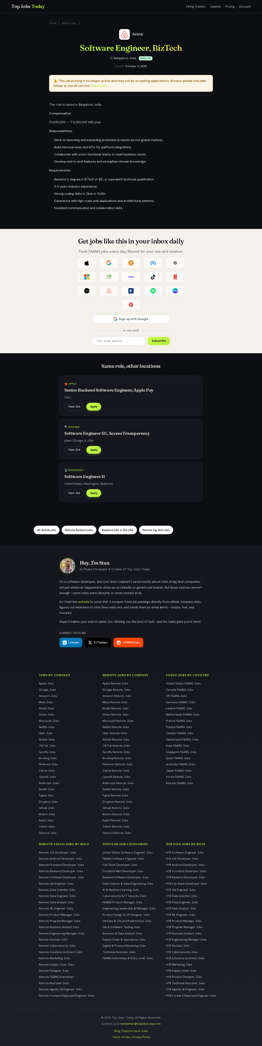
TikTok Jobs (47, 745)
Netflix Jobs (46, 727)
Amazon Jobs (48, 696)
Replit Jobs (46, 820)
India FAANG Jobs (177, 745)
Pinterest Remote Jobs (117, 764)
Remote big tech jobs (156, 530)
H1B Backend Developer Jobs (185, 877)
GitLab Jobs (47, 808)
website (83, 602)
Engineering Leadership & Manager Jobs (129, 908)
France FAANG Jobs (179, 721)
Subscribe (159, 341)
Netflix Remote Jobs (116, 727)
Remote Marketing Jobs (54, 958)
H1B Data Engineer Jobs (182, 902)
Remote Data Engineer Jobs (57, 896)
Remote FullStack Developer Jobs (61, 877)
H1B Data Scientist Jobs (182, 896)
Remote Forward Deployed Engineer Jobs (66, 995)
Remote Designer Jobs (54, 970)
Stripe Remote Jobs (116, 714)
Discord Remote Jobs (117, 833)
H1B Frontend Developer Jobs (186, 871)
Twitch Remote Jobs (116, 826)
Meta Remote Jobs (115, 702)
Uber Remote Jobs (115, 733)
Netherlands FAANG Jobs (182, 714)
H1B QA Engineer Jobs (181, 890)
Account (245, 7)
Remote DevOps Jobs (53, 939)
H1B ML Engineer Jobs (180, 915)
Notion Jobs (47, 814)
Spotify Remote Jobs (116, 752)
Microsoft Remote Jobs (118, 721)
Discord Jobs (47, 833)
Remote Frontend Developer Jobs (61, 865)
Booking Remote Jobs (117, 758)
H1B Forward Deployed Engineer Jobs (191, 995)
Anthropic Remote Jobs (118, 783)
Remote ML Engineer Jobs (56, 908)
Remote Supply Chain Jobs (56, 964)
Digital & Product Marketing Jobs (124, 946)
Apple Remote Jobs (115, 683)
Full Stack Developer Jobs (120, 865)
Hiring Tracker (196, 7)
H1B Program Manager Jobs (184, 927)
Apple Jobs (46, 683)
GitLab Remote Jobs (116, 808)
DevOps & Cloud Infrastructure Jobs (127, 921)
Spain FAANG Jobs (178, 758)
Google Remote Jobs (116, 690)
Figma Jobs (46, 795)
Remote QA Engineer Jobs (56, 883)
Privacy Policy (141, 1037)
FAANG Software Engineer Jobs (123, 858)
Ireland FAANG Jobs (179, 708)
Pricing (230, 7)
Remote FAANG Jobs (179, 783)
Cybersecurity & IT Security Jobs (124, 896)
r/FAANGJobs (131, 642)
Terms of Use (121, 1037)
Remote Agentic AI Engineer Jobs (60, 989)
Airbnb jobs (98, 86)
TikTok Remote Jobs (116, 745)
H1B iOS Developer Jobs (182, 858)
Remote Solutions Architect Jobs (60, 952)
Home (52, 23)
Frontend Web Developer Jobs (123, 871)
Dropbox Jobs (48, 802)
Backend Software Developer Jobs (126, 877)
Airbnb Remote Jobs (116, 739)
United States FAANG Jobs (183, 683)
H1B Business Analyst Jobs (183, 933)
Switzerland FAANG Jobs (182, 739)
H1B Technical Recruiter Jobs (185, 983)
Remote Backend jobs (79, 530)
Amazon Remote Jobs (117, 696)
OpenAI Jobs (47, 777)
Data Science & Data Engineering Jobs (128, 883)
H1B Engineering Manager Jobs (186, 939)
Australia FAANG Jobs (180, 764)
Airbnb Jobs (69, 23)
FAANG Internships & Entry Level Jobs (128, 958)
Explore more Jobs (135, 1031)
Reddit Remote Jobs (116, 789)
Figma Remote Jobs (115, 795)
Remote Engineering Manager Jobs (62, 933)
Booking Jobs (48, 758)
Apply (93, 406)
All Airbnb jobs (46, 530)
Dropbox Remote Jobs (117, 802)
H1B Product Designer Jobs (184, 977)
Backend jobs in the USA (117, 530)
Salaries (215, 7)
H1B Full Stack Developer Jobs (186, 883)
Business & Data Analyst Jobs (122, 933)
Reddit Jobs (46, 789)
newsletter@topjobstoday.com (140, 1024)
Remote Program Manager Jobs (59, 921)
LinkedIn (73, 642)
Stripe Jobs (46, 714)
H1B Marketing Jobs (179, 964)
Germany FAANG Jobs (180, 702)
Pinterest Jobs (48, 764)
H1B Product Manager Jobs (184, 921)
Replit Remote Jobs (115, 820)
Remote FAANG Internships (56, 977)
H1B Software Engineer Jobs (185, 852)
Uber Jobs (46, 733)
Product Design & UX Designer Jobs (126, 915)
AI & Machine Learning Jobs (121, 890)
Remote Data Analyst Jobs (56, 902)
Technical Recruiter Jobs (119, 952)
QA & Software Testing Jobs (121, 927)
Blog (117, 1031)
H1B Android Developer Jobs (185, 865)
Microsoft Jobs (49, 721)
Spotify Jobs (47, 752)
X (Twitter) (101, 642)
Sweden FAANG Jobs (179, 733)
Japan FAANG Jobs (178, 770)
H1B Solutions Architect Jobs (185, 958)
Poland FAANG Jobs (179, 727)
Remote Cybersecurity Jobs (57, 946)
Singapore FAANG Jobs (181, 752)
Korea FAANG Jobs (178, 777)
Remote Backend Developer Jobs (61, 871)
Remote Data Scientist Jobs (57, 890)
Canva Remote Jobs (116, 770)
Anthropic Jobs (49, 783)
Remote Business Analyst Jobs (59, 927)
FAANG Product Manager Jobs (122, 902)
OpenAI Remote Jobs (116, 777)
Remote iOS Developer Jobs (57, 852)
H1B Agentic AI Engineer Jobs (185, 989)
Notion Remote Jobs (116, 814)
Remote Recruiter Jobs (54, 983)
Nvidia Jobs (46, 708)
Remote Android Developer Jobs (60, 858)
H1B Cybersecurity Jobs (182, 952)
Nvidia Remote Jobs (116, 708)
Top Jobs (28, 6)
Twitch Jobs (47, 826)
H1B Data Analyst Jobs (181, 908)
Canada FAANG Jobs (179, 690)
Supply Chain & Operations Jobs (124, 939)
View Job (74, 406)
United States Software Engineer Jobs (128, 852)
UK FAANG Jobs (176, 696)
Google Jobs (47, 690)
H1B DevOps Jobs (178, 946)
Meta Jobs (46, 702)
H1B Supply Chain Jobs (181, 970)
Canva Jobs (47, 770)
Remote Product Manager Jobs (59, 915)
